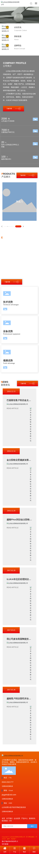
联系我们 (5, 821)
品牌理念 (17, 46)
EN (10, 821)
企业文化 (17, 27)
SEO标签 (5, 844)
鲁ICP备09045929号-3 (10, 841)
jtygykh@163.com (9, 795)
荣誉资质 (17, 36)
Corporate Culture (20, 30)
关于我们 (9, 818)
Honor (16, 39)
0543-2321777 (7, 782)
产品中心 (24, 818)
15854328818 (7, 786)
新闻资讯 (32, 818)
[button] (23, 226)
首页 (3, 818)
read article (12, 408)
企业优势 (17, 818)
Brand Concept (19, 48)
